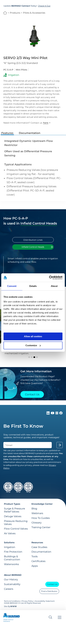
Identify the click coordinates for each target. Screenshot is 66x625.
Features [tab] (7, 133)
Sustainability (12, 584)
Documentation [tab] (29, 133)
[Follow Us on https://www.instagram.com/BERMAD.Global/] (57, 413)
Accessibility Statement (44, 601)
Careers (8, 588)
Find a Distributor (49, 591)
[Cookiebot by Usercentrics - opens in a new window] (49, 278)
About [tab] (54, 286)
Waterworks (11, 564)
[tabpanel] (33, 268)
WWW (13, 606)
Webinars (37, 513)
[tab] (33, 239)
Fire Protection (13, 551)
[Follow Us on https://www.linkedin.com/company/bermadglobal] (48, 413)
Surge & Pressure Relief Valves (14, 510)
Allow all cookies (33, 336)
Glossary (36, 522)
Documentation (41, 551)
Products (15, 12)
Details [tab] (33, 286)
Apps (34, 565)
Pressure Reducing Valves (15, 522)
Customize (31, 345)
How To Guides (40, 517)
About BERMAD (12, 575)
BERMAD (5, 12)
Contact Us (52, 584)
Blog (34, 508)
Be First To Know (23, 426)
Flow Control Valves (16, 528)
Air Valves (10, 533)
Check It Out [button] (44, 6)
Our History (11, 579)
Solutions (9, 542)
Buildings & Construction (12, 558)
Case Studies (39, 547)
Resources (37, 542)
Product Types (12, 504)
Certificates (38, 561)
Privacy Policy (27, 601)
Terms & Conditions (12, 601)
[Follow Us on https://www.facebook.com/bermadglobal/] (60, 413)
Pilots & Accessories (34, 12)
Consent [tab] (11, 286)
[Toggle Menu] (59, 617)
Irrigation (9, 547)
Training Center (40, 527)
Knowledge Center (42, 504)
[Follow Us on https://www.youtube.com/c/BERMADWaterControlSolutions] (53, 413)
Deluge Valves (12, 516)
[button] (29, 357)
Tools (34, 556)
